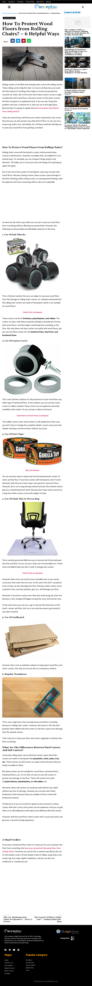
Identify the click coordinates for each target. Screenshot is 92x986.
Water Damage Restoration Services (76, 109)
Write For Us (40, 2)
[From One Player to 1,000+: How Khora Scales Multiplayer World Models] (77, 62)
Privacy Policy (30, 2)
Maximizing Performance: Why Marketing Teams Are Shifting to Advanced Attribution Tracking (76, 52)
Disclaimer (20, 2)
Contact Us (11, 2)
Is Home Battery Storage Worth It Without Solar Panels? (75, 92)
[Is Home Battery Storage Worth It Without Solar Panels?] (77, 83)
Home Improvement (12, 13)
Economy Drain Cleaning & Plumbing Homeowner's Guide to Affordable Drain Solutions (77, 126)
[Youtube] (14, 950)
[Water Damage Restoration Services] (77, 101)
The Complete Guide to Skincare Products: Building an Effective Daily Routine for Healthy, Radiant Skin (77, 32)
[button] (82, 7)
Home (4, 2)
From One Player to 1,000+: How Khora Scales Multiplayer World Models (76, 71)
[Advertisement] (43, 137)
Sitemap (48, 2)
